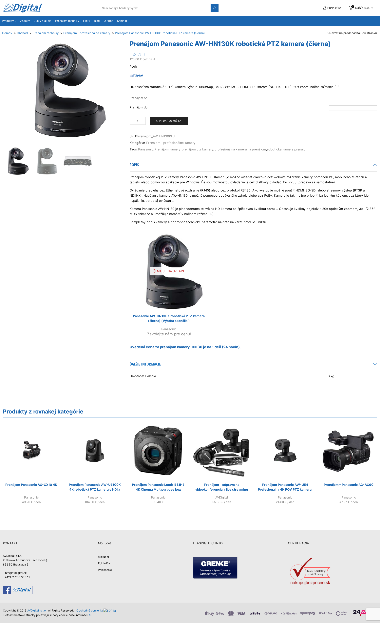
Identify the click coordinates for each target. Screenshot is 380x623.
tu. (90, 615)
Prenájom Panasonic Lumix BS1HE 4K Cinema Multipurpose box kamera (158, 488)
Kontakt (122, 20)
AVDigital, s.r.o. (37, 610)
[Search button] (214, 8)
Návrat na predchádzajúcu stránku (353, 33)
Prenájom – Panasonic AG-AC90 (348, 485)
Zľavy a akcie (42, 20)
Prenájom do (138, 107)
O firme (108, 20)
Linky (86, 20)
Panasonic (145, 149)
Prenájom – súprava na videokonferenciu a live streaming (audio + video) (221, 488)
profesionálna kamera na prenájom (240, 149)
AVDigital (221, 497)
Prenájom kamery (167, 149)
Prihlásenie (105, 569)
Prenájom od (138, 98)
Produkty (8, 20)
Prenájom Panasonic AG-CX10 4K (31, 485)
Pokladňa (104, 563)
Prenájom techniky (67, 20)
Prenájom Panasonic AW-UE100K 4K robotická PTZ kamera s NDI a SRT (95, 488)
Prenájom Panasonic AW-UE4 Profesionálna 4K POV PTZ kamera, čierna (285, 488)
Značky (25, 20)
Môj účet (103, 556)
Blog (97, 20)
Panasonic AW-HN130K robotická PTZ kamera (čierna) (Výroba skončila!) (169, 318)
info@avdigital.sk (16, 572)
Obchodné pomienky (90, 610)
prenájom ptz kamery (197, 149)
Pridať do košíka (170, 120)
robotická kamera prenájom (287, 149)
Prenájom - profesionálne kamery (171, 143)
